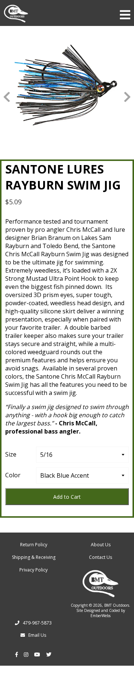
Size (10, 454)
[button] (6, 96)
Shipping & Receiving (33, 557)
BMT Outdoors (116, 605)
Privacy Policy (33, 570)
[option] (67, 84)
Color (12, 475)
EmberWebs (100, 615)
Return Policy (33, 544)
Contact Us (100, 557)
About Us (101, 544)
